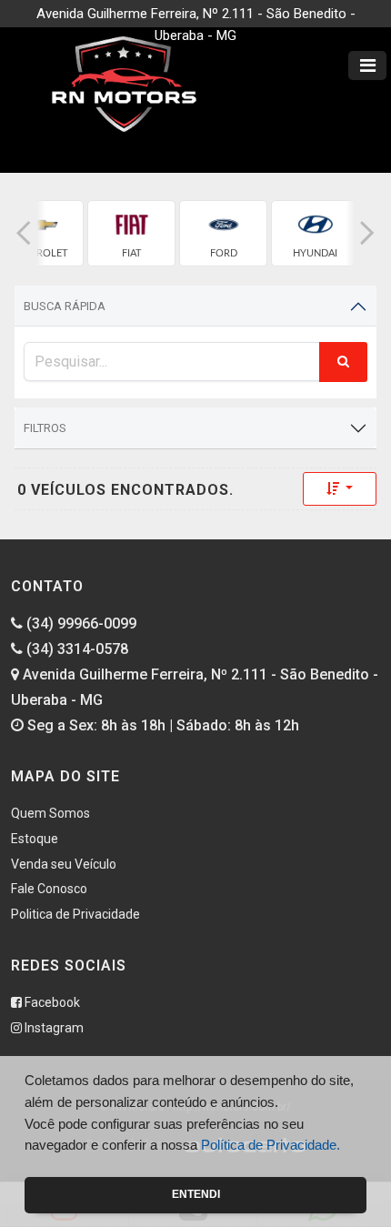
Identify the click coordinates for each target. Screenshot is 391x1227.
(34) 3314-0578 (75, 649)
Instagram (53, 1028)
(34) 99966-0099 (79, 623)
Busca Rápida (64, 306)
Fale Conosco (49, 888)
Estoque (34, 838)
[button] (23, 233)
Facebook (51, 1002)
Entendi (196, 1194)
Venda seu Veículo (63, 864)
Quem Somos (50, 813)
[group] (131, 233)
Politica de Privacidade (75, 914)
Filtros (45, 428)
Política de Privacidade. (270, 1144)
